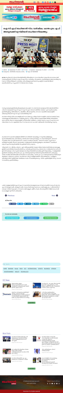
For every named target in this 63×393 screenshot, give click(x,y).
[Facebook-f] (47, 383)
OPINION (53, 268)
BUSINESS (47, 268)
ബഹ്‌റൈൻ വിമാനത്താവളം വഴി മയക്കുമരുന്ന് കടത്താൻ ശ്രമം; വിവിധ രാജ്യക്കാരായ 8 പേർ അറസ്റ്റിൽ (20, 338)
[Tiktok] (54, 383)
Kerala (16, 268)
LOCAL (23, 71)
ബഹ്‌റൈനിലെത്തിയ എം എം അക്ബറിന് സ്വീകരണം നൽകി (20, 358)
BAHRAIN (12, 71)
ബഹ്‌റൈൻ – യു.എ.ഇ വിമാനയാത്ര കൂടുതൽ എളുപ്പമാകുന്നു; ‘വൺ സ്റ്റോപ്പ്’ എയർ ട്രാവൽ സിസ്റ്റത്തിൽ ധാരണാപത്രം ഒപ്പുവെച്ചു (51, 285)
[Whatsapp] (59, 383)
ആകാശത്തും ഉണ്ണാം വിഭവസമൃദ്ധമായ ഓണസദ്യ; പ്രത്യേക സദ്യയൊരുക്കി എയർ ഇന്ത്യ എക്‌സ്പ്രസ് (20, 285)
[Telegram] (56, 383)
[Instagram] (50, 383)
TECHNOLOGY (25, 271)
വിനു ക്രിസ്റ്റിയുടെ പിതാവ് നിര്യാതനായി (48, 350)
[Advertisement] (31, 96)
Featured (18, 71)
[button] (34, 2)
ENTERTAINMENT (9, 271)
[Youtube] (52, 383)
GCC (25, 268)
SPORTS (40, 268)
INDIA (21, 268)
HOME (5, 268)
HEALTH (17, 271)
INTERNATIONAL (32, 268)
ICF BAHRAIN (34, 71)
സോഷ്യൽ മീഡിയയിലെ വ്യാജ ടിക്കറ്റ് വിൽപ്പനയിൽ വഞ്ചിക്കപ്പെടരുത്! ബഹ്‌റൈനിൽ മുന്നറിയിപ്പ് (20, 351)
